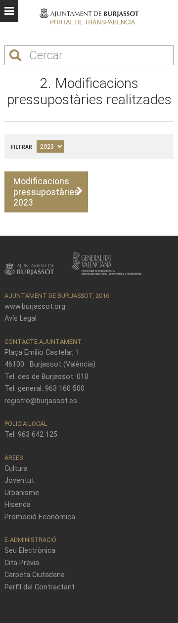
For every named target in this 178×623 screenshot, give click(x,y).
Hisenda (17, 504)
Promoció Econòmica (39, 517)
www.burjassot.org (34, 306)
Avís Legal (20, 318)
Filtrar (21, 146)
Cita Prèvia (21, 563)
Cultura (16, 468)
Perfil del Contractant (39, 587)
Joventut (19, 480)
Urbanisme (21, 493)
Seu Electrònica (29, 550)
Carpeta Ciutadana (34, 575)
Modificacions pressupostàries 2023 (46, 192)
